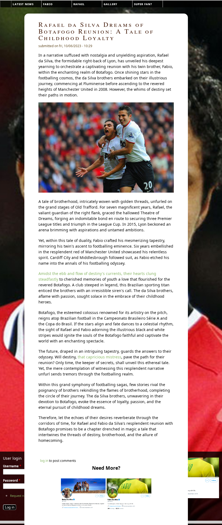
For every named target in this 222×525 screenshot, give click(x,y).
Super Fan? (143, 4)
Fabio (48, 4)
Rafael (79, 4)
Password (11, 480)
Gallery (110, 4)
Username (12, 466)
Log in (44, 461)
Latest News (23, 4)
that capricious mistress (99, 356)
